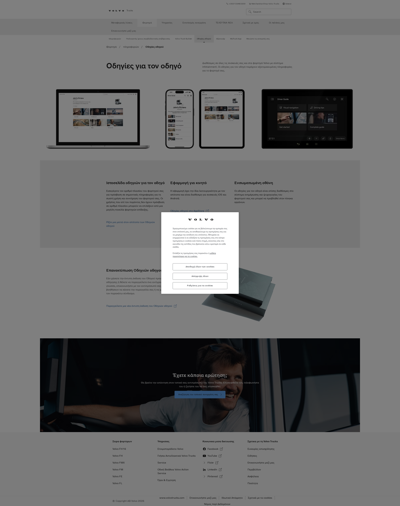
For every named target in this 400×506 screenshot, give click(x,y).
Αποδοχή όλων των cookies (200, 267)
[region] (200, 253)
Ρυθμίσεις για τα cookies (200, 285)
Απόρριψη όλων (200, 276)
